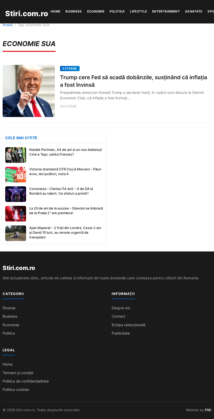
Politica (117, 11)
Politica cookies (16, 389)
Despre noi (121, 308)
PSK (208, 410)
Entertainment (166, 11)
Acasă (7, 25)
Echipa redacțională (128, 325)
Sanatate (193, 11)
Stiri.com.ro (19, 267)
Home (55, 11)
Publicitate (121, 333)
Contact (118, 316)
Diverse (9, 308)
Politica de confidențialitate (26, 381)
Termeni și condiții (18, 373)
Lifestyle (138, 11)
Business (74, 11)
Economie (95, 11)
